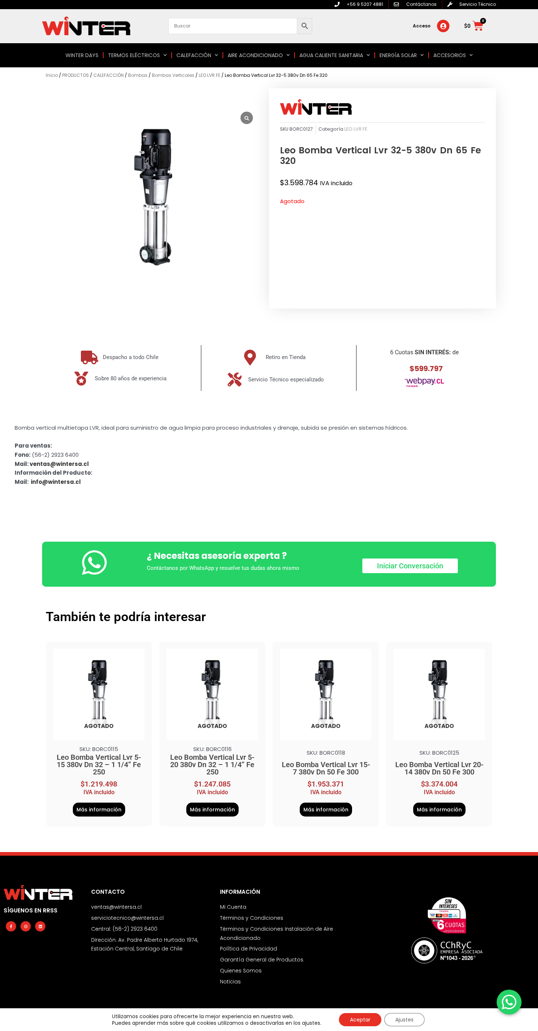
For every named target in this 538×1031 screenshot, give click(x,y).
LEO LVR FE (209, 75)
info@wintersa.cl (56, 482)
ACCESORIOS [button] (449, 55)
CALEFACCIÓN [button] (193, 55)
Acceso (421, 26)
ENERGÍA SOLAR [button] (398, 55)
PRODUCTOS (75, 75)
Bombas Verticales (173, 75)
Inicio (52, 75)
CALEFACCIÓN (108, 75)
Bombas (137, 75)
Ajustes (404, 1019)
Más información (99, 809)
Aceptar (360, 1019)
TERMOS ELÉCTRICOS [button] (134, 55)
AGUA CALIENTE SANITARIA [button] (331, 55)
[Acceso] (443, 26)
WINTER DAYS (82, 55)
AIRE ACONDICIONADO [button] (255, 55)
